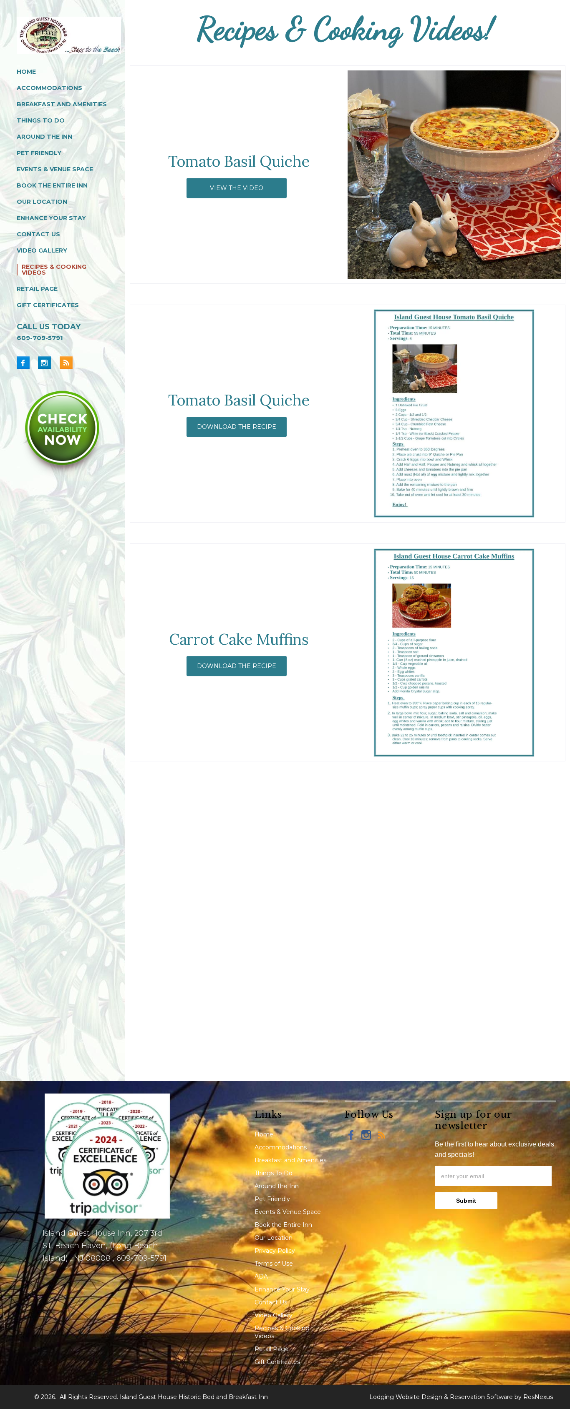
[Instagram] (48, 362)
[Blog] (66, 362)
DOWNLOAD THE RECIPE (237, 426)
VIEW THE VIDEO (237, 188)
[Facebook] (26, 362)
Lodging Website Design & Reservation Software (441, 1397)
